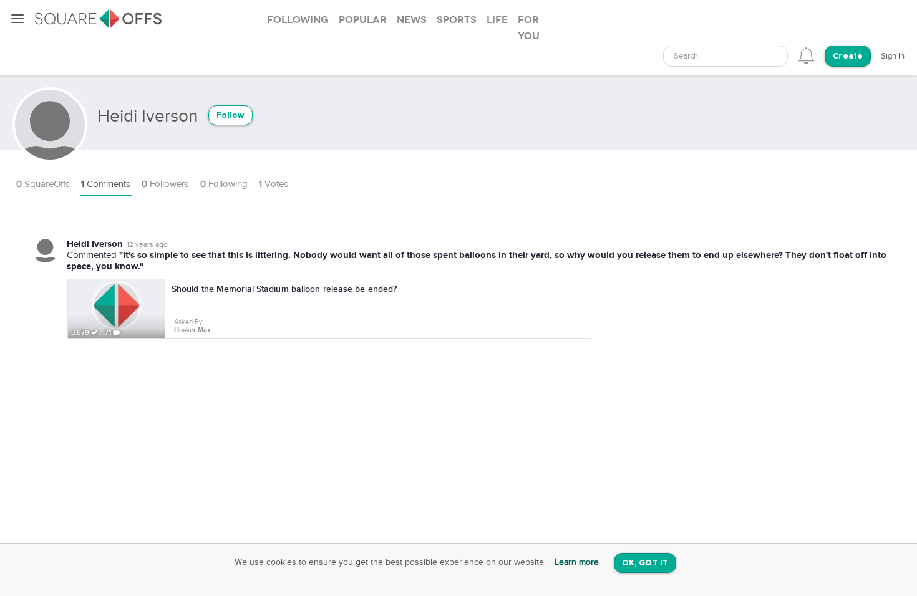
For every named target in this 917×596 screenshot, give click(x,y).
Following (224, 184)
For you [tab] (529, 28)
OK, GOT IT (645, 563)
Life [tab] (497, 20)
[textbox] (725, 56)
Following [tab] (298, 20)
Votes (273, 184)
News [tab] (412, 20)
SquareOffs (43, 184)
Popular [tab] (363, 20)
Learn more (577, 562)
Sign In (893, 56)
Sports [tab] (457, 20)
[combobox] (725, 56)
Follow (230, 116)
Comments (105, 184)
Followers (165, 184)
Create (848, 56)
